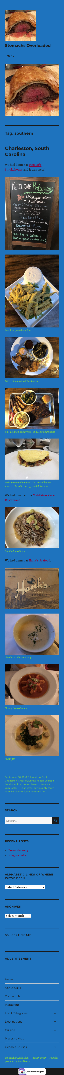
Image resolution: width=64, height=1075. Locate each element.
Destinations (13, 1021)
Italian (40, 780)
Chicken (22, 780)
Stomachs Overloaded (28, 45)
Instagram (12, 1004)
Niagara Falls (17, 855)
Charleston (11, 780)
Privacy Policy (39, 1057)
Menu (10, 55)
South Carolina (13, 784)
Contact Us (12, 996)
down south (40, 788)
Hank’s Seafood (39, 560)
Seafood (49, 780)
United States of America (36, 784)
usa (44, 791)
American (35, 777)
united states (33, 791)
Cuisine (10, 1030)
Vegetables (11, 788)
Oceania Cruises (16, 1047)
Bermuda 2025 (18, 850)
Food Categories (16, 1013)
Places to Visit (14, 1038)
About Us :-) (13, 987)
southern (20, 791)
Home (9, 979)
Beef (44, 777)
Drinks (32, 780)
